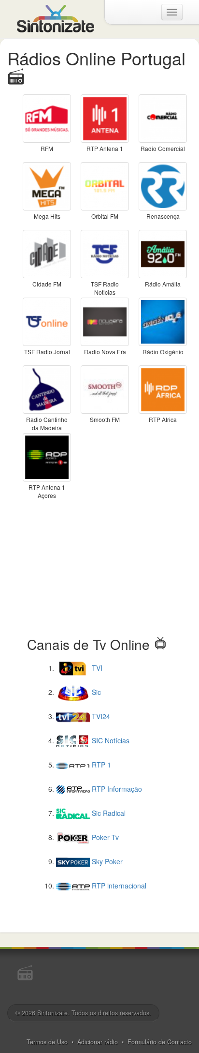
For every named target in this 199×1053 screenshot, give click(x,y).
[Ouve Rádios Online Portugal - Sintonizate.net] (55, 17)
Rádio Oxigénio (163, 351)
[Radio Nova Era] (105, 321)
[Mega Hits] (47, 185)
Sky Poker (106, 861)
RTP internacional (118, 885)
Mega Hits (47, 216)
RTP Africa (163, 419)
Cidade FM (46, 284)
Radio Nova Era (105, 351)
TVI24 (100, 716)
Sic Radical (108, 813)
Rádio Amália (163, 284)
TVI (96, 668)
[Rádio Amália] (163, 253)
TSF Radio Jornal (47, 351)
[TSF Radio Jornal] (47, 321)
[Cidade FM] (47, 253)
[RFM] (47, 117)
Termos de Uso (47, 1042)
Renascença (163, 216)
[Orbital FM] (105, 185)
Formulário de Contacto (160, 1042)
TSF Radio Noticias (105, 288)
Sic (95, 692)
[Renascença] (163, 185)
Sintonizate (52, 1012)
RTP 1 (100, 764)
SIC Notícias (109, 740)
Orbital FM (104, 216)
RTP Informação (116, 789)
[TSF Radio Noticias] (105, 253)
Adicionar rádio (97, 1042)
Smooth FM (105, 419)
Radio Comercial (163, 148)
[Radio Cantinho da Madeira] (47, 388)
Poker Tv (104, 837)
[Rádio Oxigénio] (163, 321)
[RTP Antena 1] (105, 117)
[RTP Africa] (163, 388)
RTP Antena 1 (104, 148)
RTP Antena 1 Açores (46, 491)
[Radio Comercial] (163, 117)
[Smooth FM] (105, 388)
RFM (47, 148)
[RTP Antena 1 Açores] (47, 456)
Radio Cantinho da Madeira (47, 423)
